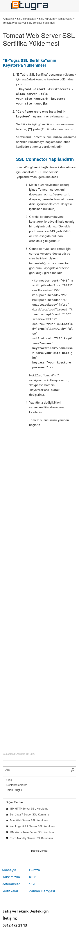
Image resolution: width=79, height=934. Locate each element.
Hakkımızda (11, 877)
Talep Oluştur (14, 790)
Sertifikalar (10, 891)
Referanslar (11, 884)
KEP (32, 877)
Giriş (9, 780)
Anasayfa (9, 870)
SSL (32, 884)
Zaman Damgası (42, 891)
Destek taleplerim (16, 785)
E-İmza (34, 870)
